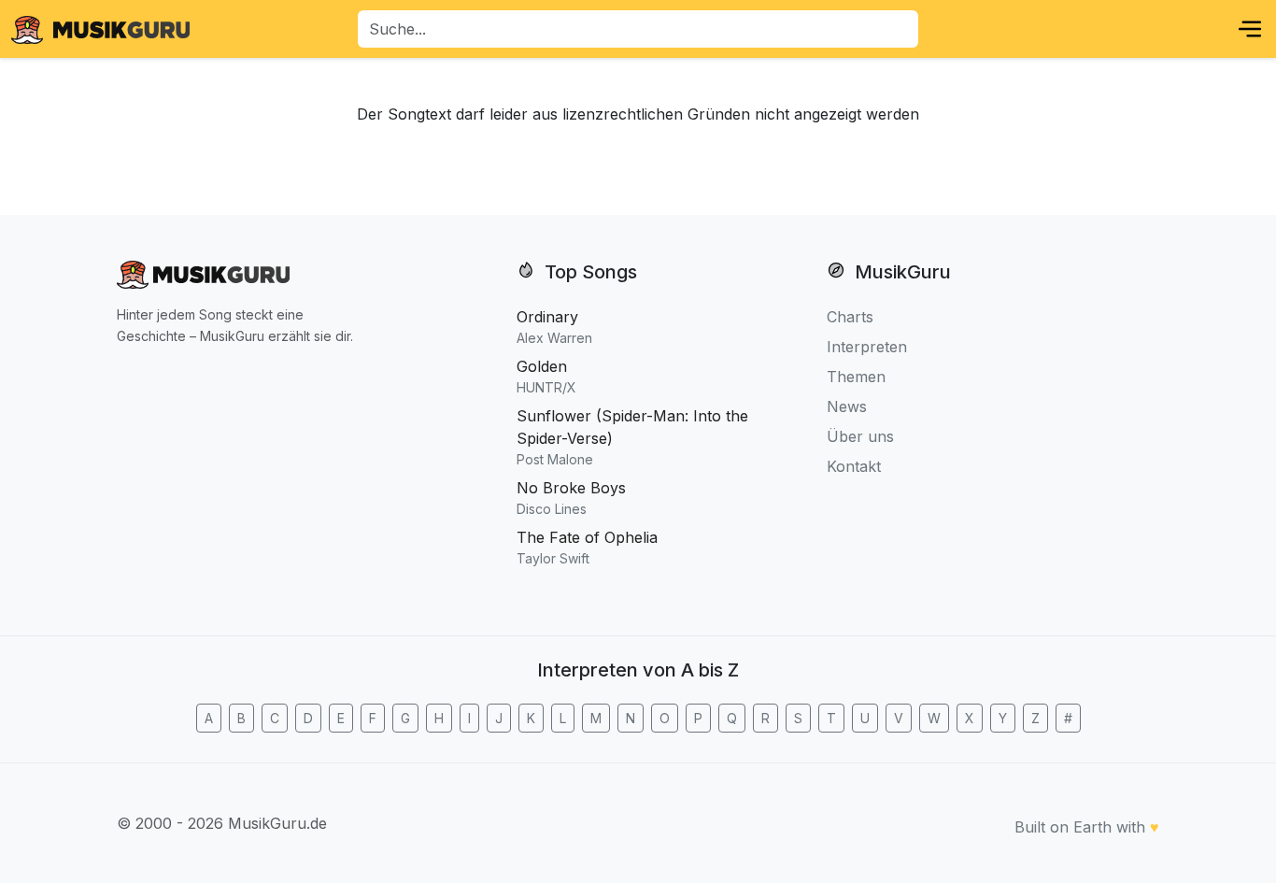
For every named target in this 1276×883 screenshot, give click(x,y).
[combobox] (638, 29)
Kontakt (854, 466)
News (847, 406)
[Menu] (1250, 29)
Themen (856, 376)
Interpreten (867, 346)
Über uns (860, 436)
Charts (850, 316)
